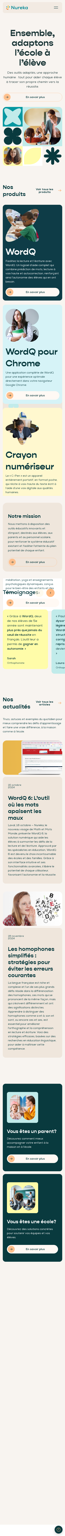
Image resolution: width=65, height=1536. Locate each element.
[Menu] (56, 7)
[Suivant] (50, 593)
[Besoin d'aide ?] (59, 1530)
